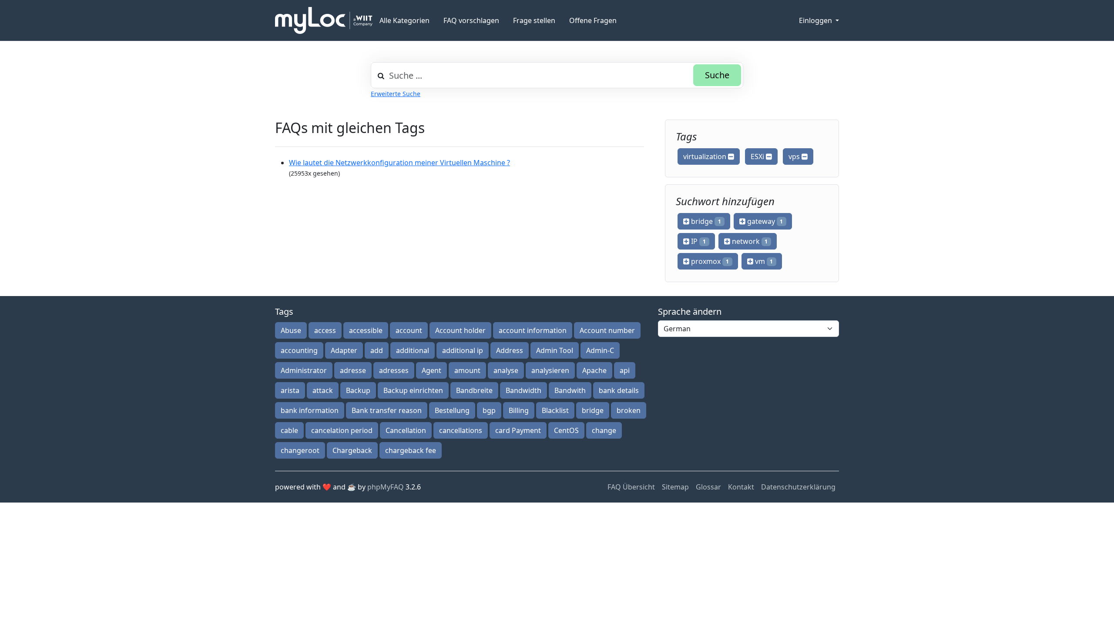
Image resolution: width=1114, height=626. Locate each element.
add (376, 350)
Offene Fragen (593, 20)
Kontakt (741, 487)
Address (509, 350)
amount (467, 370)
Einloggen (816, 20)
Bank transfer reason (387, 410)
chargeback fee (410, 450)
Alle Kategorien (404, 20)
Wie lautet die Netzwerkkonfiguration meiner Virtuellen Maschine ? (399, 162)
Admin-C (600, 350)
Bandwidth (523, 390)
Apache (594, 370)
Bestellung (452, 410)
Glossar (708, 487)
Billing (519, 410)
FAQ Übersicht (631, 487)
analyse (505, 370)
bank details (619, 390)
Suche (717, 75)
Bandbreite (474, 390)
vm (763, 261)
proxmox (709, 261)
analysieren (550, 370)
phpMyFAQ (385, 487)
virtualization (705, 156)
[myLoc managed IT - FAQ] (323, 20)
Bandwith (570, 390)
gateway (764, 221)
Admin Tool (554, 350)
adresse (353, 370)
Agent (431, 370)
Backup (358, 390)
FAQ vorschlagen (471, 20)
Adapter (344, 350)
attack (322, 390)
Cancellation (406, 430)
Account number (607, 330)
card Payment (518, 430)
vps (795, 156)
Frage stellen (534, 20)
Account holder (460, 330)
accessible (366, 330)
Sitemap (675, 487)
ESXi (758, 156)
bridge (705, 221)
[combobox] (557, 75)
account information (533, 330)
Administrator (304, 370)
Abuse (291, 330)
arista (290, 390)
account (409, 330)
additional (412, 350)
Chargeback (352, 450)
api (625, 370)
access (325, 330)
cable (289, 430)
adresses (394, 370)
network (749, 241)
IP (697, 241)
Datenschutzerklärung (798, 487)
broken (629, 410)
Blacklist (555, 410)
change (604, 430)
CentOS (566, 430)
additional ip (462, 350)
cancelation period (341, 430)
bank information (310, 410)
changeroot (300, 450)
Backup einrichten (413, 390)
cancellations (460, 430)
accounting (299, 350)
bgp (489, 410)
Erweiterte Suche (395, 94)
